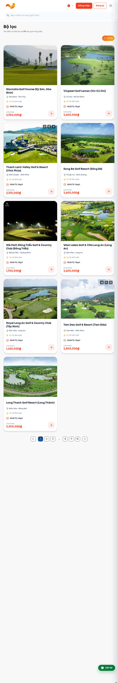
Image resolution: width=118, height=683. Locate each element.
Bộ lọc (108, 38)
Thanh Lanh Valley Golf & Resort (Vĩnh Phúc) (27, 169)
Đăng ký (100, 5)
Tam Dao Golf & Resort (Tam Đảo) (84, 324)
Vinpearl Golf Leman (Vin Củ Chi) (84, 91)
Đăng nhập (84, 5)
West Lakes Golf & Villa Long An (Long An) (87, 247)
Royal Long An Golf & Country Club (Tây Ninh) (28, 325)
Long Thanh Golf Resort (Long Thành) (30, 402)
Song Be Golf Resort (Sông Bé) (82, 168)
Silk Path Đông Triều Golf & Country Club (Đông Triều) (29, 247)
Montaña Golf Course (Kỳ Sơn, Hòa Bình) (28, 91)
